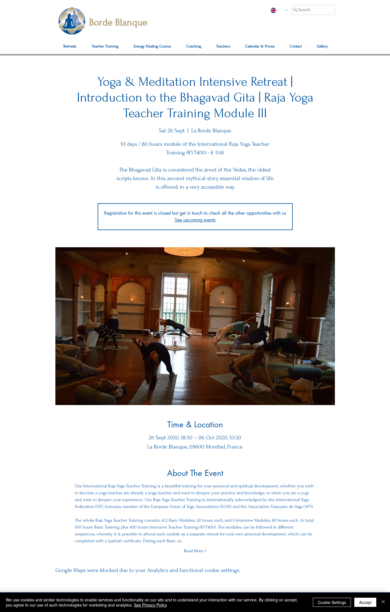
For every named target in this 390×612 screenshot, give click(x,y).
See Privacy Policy (150, 605)
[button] (295, 46)
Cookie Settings (332, 602)
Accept (365, 602)
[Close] (383, 602)
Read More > (195, 550)
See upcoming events (195, 220)
